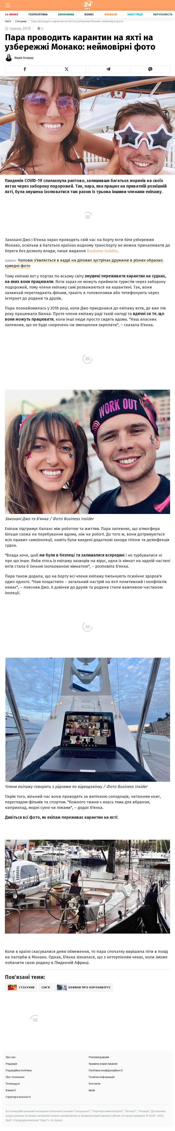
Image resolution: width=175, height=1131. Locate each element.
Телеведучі (13, 1083)
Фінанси (110, 14)
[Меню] (7, 5)
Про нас (11, 1057)
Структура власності (18, 1096)
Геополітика (38, 14)
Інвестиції (135, 14)
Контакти (94, 1083)
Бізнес (89, 14)
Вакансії (11, 1090)
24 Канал (11, 14)
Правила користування (103, 1063)
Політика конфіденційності (106, 1070)
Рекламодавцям (99, 1057)
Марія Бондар (24, 58)
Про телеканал (15, 1077)
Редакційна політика (19, 1070)
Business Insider (101, 250)
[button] (25, 69)
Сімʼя (8, 21)
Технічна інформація (102, 1077)
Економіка (66, 14)
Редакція (11, 1063)
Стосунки (21, 21)
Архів (92, 1090)
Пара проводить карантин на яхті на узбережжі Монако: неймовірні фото (77, 21)
